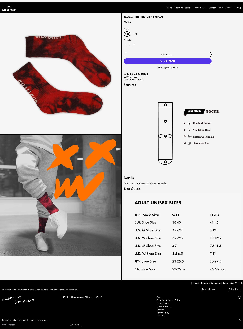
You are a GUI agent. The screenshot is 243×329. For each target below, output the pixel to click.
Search (160, 297)
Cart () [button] (237, 7)
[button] (60, 73)
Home (169, 7)
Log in (220, 7)
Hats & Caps (201, 7)
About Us (178, 7)
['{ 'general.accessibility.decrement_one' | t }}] (125, 45)
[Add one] (134, 45)
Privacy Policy (163, 303)
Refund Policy (163, 312)
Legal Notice (162, 315)
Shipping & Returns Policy (168, 300)
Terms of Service (164, 306)
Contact (212, 7)
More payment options (168, 67)
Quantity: (128, 40)
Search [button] (229, 7)
